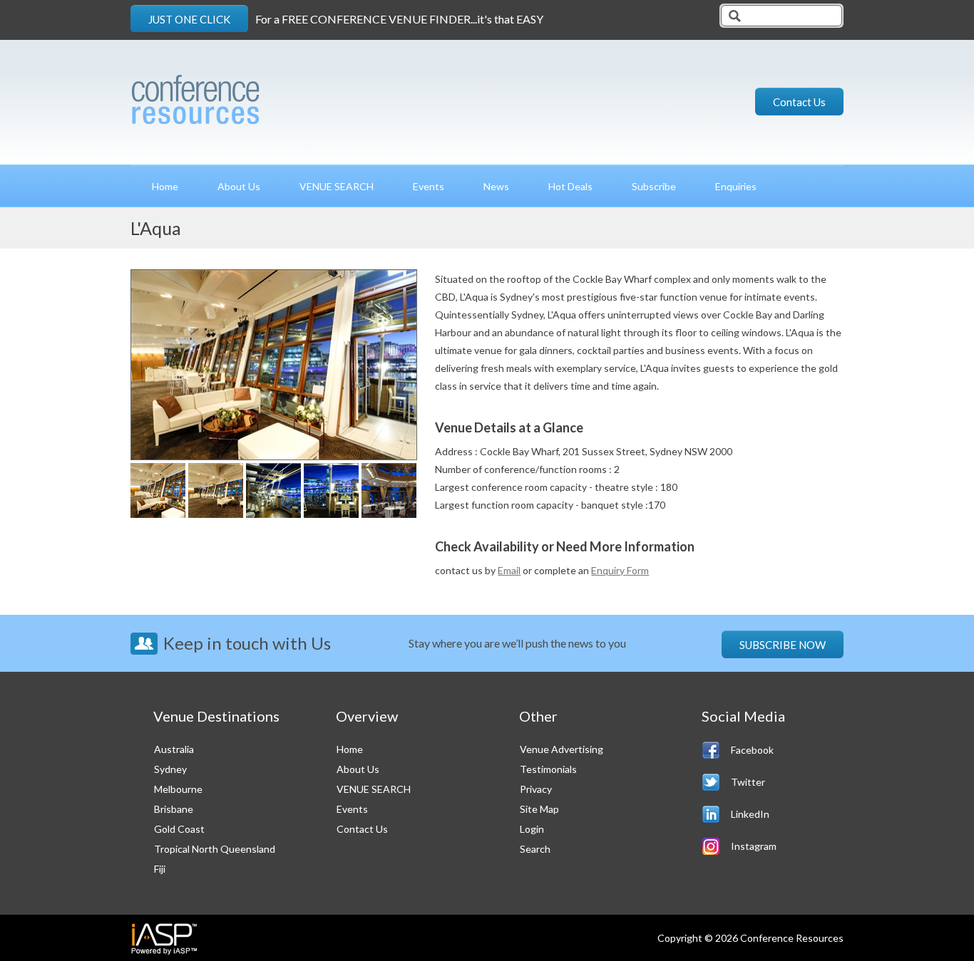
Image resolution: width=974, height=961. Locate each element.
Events (428, 186)
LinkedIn (750, 814)
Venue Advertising (561, 749)
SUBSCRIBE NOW (782, 644)
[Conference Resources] (243, 94)
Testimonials (548, 769)
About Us (238, 186)
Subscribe (654, 186)
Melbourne (178, 789)
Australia (174, 749)
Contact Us (799, 101)
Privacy (536, 789)
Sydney (170, 769)
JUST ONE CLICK (189, 19)
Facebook (752, 750)
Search (535, 849)
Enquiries (736, 186)
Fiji (159, 869)
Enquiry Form (620, 570)
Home (165, 186)
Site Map (539, 809)
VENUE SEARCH (336, 186)
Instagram (753, 846)
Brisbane (173, 809)
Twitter (748, 782)
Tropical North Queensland (214, 849)
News (496, 186)
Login (532, 829)
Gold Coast (179, 829)
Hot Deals (570, 186)
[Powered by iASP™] (164, 938)
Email (509, 570)
